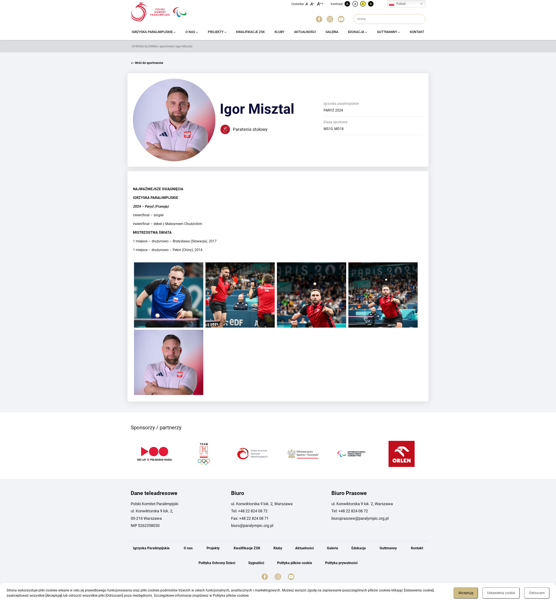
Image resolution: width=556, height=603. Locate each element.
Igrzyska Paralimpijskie (152, 32)
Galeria (332, 32)
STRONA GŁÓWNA (144, 46)
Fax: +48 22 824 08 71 (250, 518)
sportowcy (167, 46)
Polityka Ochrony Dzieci (217, 563)
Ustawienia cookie (501, 593)
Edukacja (356, 32)
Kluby (279, 32)
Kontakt (417, 32)
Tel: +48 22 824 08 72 (249, 511)
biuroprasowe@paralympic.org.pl (360, 518)
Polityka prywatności (341, 563)
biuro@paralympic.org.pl (252, 525)
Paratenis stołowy (250, 129)
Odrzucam (537, 593)
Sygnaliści (256, 563)
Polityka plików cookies (231, 595)
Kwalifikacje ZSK (250, 32)
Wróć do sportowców (148, 63)
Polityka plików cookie (294, 563)
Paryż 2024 (333, 110)
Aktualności (305, 32)
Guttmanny (387, 32)
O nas (190, 32)
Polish (401, 4)
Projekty (215, 32)
